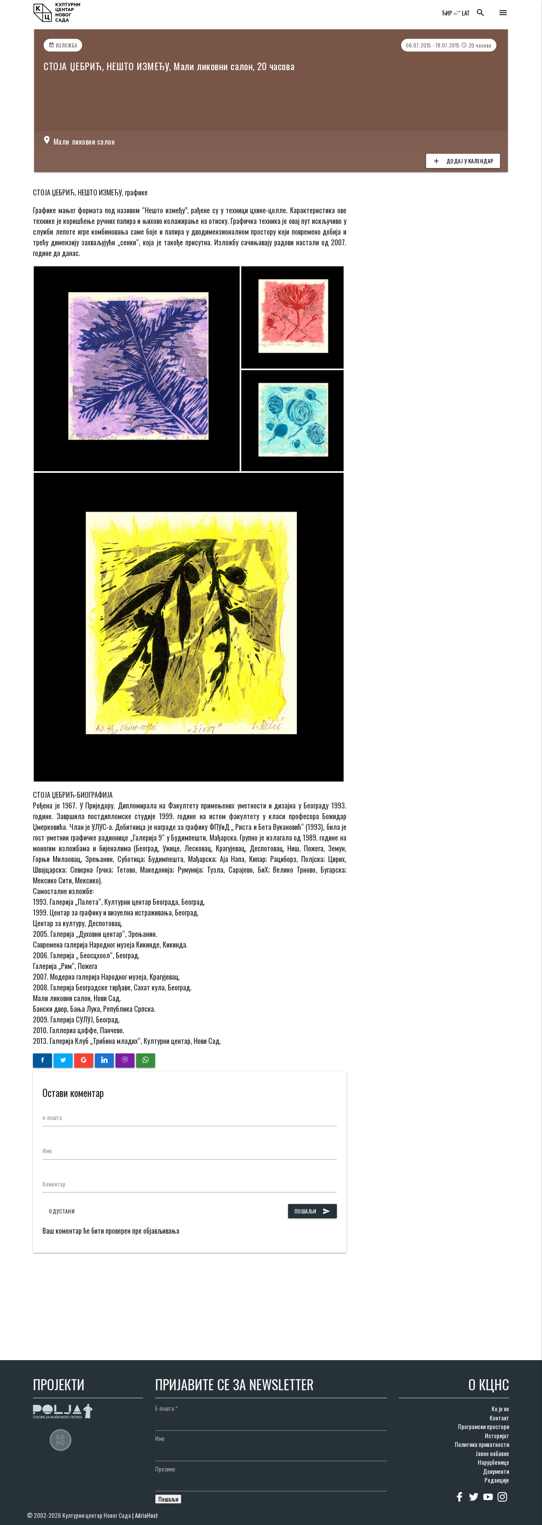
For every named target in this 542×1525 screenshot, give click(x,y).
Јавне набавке (492, 1453)
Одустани (62, 1211)
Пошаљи (312, 1211)
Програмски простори (483, 1426)
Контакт (499, 1417)
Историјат (497, 1435)
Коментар (53, 1183)
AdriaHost (146, 1515)
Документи (496, 1471)
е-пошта (52, 1117)
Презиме (165, 1468)
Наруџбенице (493, 1462)
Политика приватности (482, 1444)
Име (47, 1150)
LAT (466, 12)
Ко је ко (500, 1408)
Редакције (496, 1479)
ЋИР (447, 12)
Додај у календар (463, 161)
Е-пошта (166, 1408)
